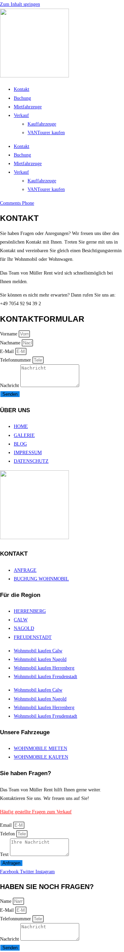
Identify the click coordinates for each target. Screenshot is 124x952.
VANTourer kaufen (46, 132)
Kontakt (21, 89)
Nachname (11, 342)
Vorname (9, 333)
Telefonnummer (16, 360)
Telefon (8, 833)
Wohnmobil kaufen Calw (38, 650)
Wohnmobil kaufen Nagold (40, 659)
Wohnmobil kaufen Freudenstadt (45, 676)
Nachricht (10, 385)
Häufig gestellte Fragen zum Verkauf (36, 811)
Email (6, 825)
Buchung (22, 98)
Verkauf (21, 115)
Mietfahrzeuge (28, 106)
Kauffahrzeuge (42, 124)
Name (6, 901)
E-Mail (7, 351)
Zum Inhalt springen (20, 4)
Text (5, 854)
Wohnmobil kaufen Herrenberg (44, 668)
